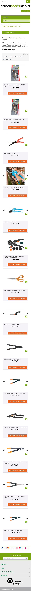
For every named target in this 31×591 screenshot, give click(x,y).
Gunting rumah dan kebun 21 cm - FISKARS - (15, 290)
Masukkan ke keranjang (17, 93)
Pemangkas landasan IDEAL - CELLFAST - (14, 187)
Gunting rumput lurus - (9, 153)
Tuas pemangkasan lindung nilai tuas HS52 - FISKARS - (15, 497)
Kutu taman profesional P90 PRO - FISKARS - (15, 427)
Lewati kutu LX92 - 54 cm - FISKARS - (13, 530)
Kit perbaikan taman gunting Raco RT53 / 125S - (14, 85)
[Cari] (28, 21)
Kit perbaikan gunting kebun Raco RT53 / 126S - (14, 119)
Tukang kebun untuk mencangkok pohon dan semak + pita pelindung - (14, 257)
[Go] (27, 558)
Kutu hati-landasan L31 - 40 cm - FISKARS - (14, 393)
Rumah (3, 25)
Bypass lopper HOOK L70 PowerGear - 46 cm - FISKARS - (15, 462)
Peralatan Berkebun (10, 25)
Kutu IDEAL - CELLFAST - (10, 222)
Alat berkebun (19, 25)
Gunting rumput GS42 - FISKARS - (12, 324)
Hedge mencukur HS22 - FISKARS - (12, 359)
